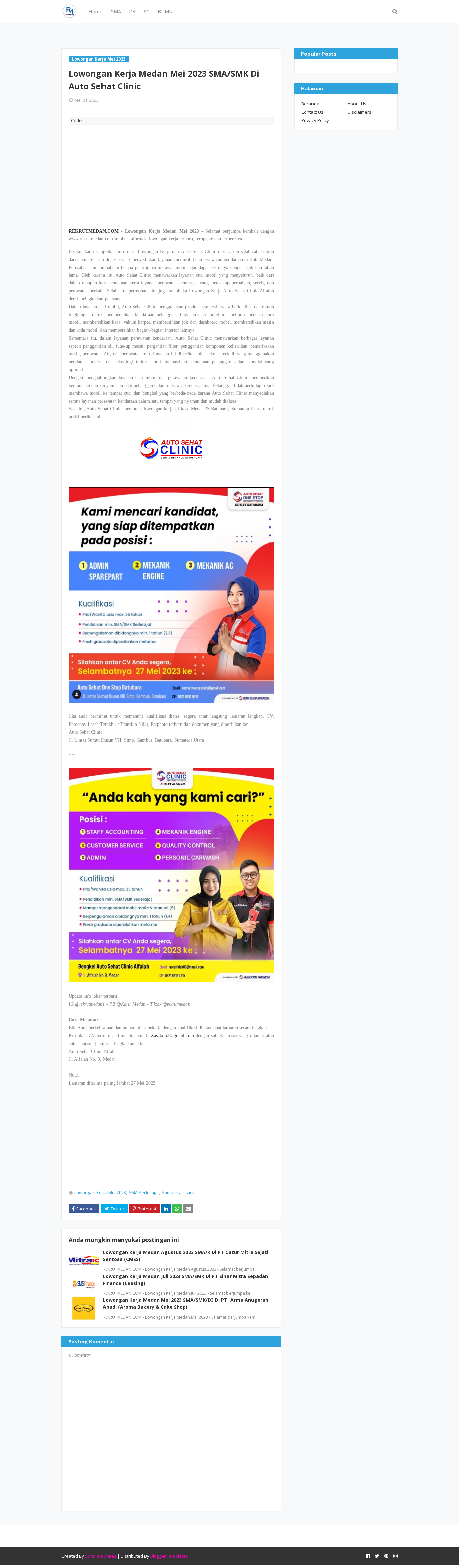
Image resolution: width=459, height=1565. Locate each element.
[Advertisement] (171, 175)
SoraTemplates (100, 1556)
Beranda (310, 104)
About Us (357, 104)
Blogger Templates (169, 1556)
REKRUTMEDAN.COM (94, 231)
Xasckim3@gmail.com (172, 1035)
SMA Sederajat (144, 1192)
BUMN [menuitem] (165, 11)
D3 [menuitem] (132, 11)
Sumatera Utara (178, 1192)
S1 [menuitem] (147, 11)
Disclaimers (359, 112)
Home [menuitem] (95, 11)
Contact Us (312, 112)
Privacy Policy (315, 120)
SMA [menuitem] (116, 11)
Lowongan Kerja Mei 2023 (100, 1192)
